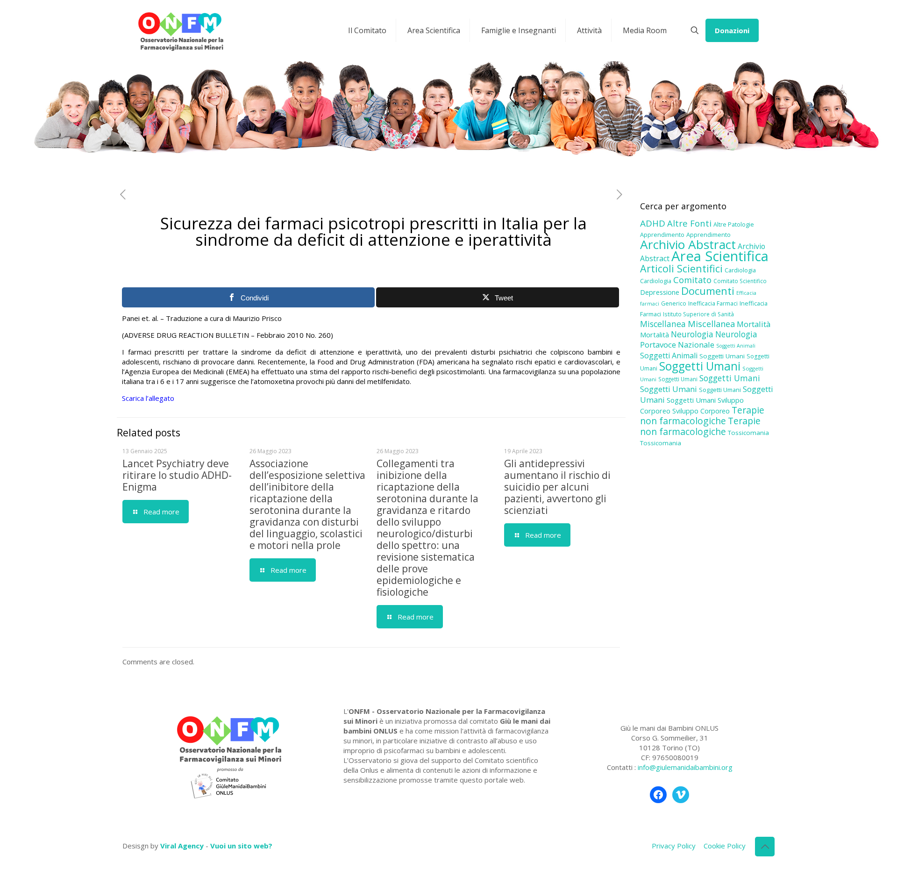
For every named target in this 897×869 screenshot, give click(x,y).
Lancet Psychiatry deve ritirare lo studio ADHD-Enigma (177, 475)
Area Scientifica (720, 256)
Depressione (659, 292)
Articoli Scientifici (681, 268)
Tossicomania (748, 432)
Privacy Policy (674, 845)
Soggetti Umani (722, 356)
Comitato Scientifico (740, 281)
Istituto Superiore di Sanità (698, 314)
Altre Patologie (733, 224)
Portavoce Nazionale (677, 344)
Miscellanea (663, 323)
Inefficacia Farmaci (713, 303)
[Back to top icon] (765, 846)
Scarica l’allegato (148, 398)
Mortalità (753, 324)
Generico (673, 303)
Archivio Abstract (688, 244)
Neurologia (692, 334)
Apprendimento (662, 234)
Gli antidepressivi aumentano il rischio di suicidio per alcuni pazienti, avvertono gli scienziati (557, 487)
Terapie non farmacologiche (702, 415)
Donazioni (732, 30)
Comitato (692, 279)
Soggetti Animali (735, 345)
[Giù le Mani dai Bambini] (180, 30)
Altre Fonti (689, 223)
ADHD (652, 223)
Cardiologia (740, 270)
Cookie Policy (725, 845)
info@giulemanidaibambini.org (685, 767)
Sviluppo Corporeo (701, 410)
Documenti (707, 291)
